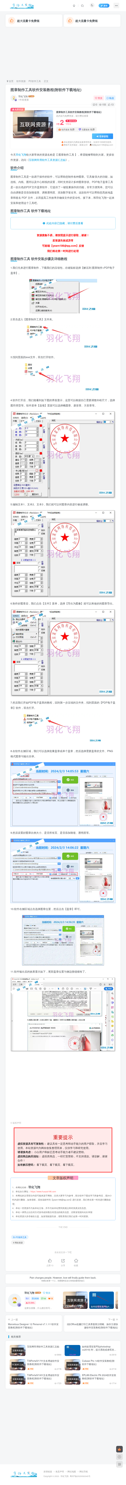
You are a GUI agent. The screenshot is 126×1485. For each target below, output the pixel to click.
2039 (36, 1298)
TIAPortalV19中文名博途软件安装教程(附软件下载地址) (43, 1376)
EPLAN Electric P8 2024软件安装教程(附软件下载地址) (99, 1376)
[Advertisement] (63, 53)
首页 (10, 81)
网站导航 (83, 1471)
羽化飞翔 (23, 96)
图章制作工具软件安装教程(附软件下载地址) (45, 89)
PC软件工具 (35, 81)
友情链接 (47, 1471)
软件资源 (21, 81)
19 (52, 1298)
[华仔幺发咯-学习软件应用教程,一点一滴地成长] (24, 1473)
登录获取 (103, 136)
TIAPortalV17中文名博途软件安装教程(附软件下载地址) (43, 1362)
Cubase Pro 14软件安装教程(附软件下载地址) (98, 1362)
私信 (111, 98)
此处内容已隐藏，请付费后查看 (64, 223)
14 (44, 1298)
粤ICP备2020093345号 (80, 1476)
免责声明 (59, 1471)
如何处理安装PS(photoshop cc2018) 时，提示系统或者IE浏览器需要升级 (99, 1350)
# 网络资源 (18, 1242)
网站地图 (71, 1471)
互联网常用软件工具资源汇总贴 (47, 160)
